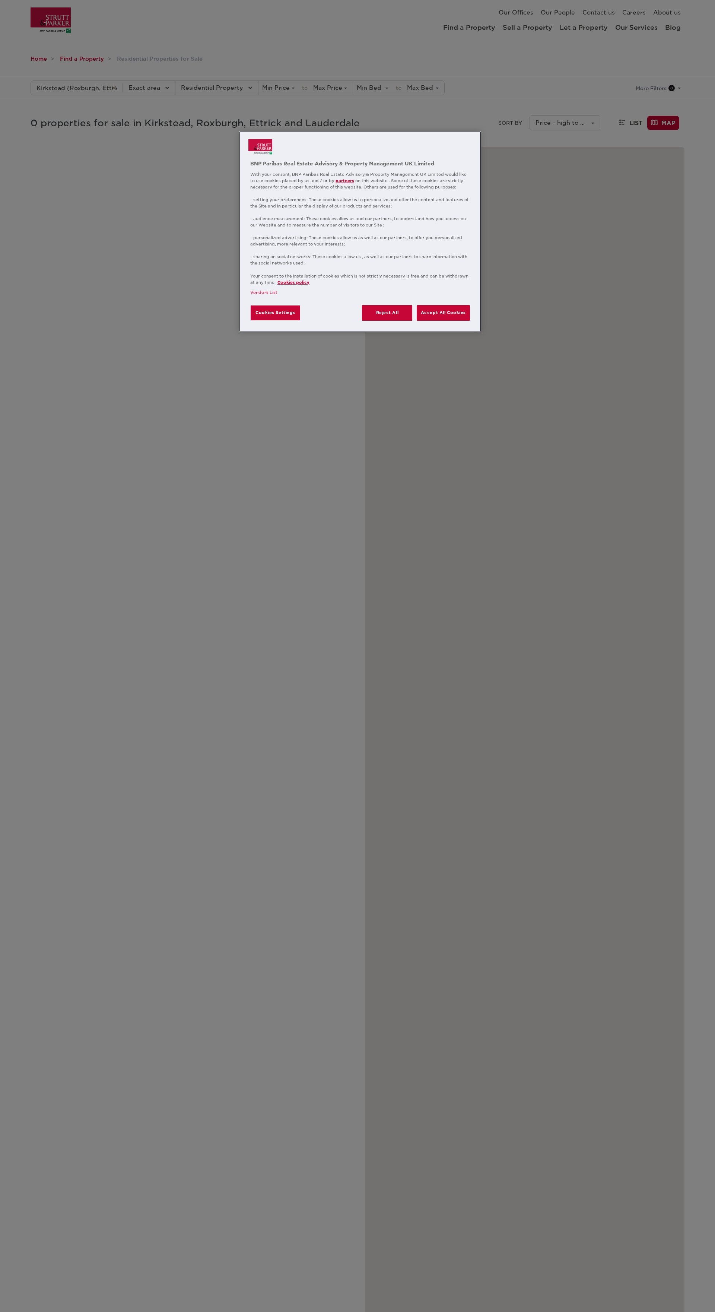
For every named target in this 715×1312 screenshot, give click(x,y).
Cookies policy (293, 282)
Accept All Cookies (443, 312)
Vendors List (263, 292)
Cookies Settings (275, 312)
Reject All (387, 312)
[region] (360, 231)
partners (345, 180)
